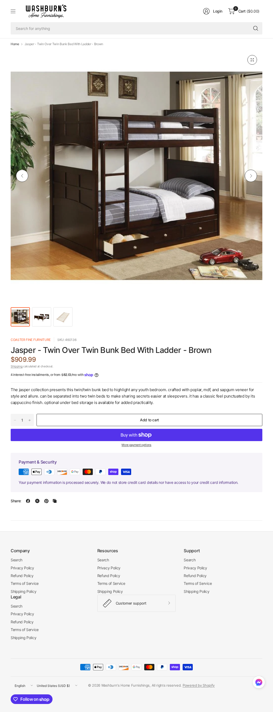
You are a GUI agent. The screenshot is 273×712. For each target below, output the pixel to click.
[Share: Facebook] (28, 500)
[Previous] (22, 176)
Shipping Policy (23, 591)
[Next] (251, 176)
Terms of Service (25, 583)
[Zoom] (252, 60)
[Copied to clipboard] (54, 500)
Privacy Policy (22, 568)
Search (16, 560)
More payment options (136, 445)
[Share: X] (37, 500)
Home (15, 44)
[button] (259, 683)
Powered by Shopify (199, 685)
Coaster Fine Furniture (31, 340)
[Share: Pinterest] (46, 500)
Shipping (16, 366)
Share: (16, 501)
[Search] (255, 28)
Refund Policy (22, 575)
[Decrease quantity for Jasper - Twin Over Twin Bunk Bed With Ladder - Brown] (15, 420)
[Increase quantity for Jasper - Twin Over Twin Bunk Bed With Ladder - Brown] (30, 420)
